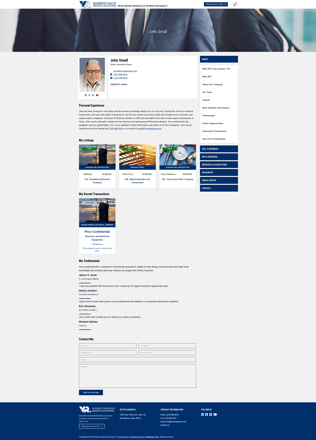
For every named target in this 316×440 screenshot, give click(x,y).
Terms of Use (123, 437)
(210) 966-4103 (120, 74)
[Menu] (235, 4)
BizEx (157, 437)
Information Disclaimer (137, 437)
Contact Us (164, 425)
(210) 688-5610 (120, 78)
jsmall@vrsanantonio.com (125, 71)
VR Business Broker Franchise (90, 426)
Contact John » (119, 84)
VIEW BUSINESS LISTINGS (214, 4)
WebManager (149, 437)
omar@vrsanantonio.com (176, 421)
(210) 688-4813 (173, 414)
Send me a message (91, 392)
